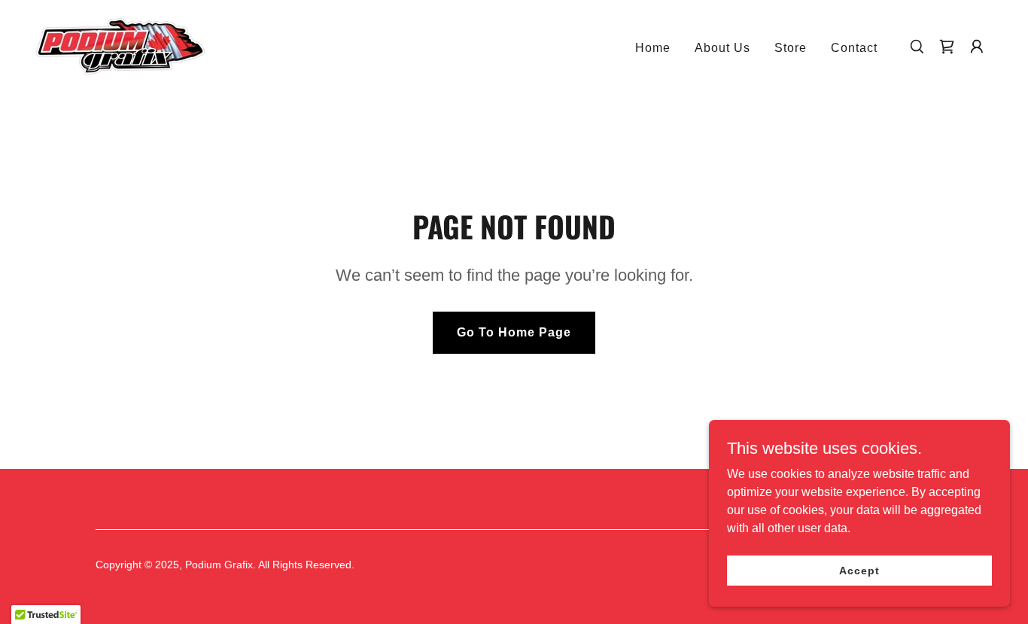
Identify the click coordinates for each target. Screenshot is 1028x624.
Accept (859, 570)
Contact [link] (854, 47)
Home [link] (653, 47)
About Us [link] (722, 47)
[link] (120, 45)
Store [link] (790, 47)
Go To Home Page (514, 332)
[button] (977, 47)
